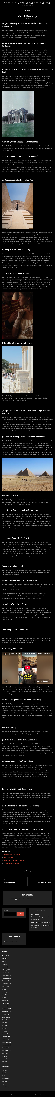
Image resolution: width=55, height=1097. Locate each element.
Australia (4, 1070)
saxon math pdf (35, 914)
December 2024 (6, 1009)
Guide (3, 1076)
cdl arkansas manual (36, 919)
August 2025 (5, 986)
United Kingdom (6, 1087)
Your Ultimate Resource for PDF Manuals (27, 4)
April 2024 (5, 1031)
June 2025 (4, 992)
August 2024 (5, 1020)
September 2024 (6, 1017)
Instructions (5, 1078)
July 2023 (4, 1056)
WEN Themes (44, 1094)
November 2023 (6, 1045)
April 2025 (5, 997)
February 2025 (6, 1003)
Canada (4, 1073)
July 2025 (4, 989)
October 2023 (5, 1048)
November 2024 (6, 1011)
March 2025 (5, 1000)
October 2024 (5, 1014)
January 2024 (5, 1039)
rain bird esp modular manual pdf (14, 860)
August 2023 (5, 1053)
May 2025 (4, 995)
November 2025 (6, 978)
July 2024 (4, 1022)
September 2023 (6, 1050)
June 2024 (4, 1025)
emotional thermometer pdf (12, 854)
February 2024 (6, 1036)
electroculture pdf (9, 857)
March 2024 (5, 1034)
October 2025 (5, 981)
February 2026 (6, 970)
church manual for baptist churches (40, 917)
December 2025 (6, 975)
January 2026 (5, 972)
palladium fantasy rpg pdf (11, 863)
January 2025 (5, 1006)
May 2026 (4, 961)
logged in (17, 899)
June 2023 (4, 1059)
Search (6, 910)
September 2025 (6, 983)
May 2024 (4, 1028)
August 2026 (5, 956)
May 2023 (4, 1061)
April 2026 (5, 964)
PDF (28, 870)
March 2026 (5, 967)
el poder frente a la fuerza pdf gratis (40, 922)
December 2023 (6, 1042)
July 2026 (4, 958)
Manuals (4, 1081)
